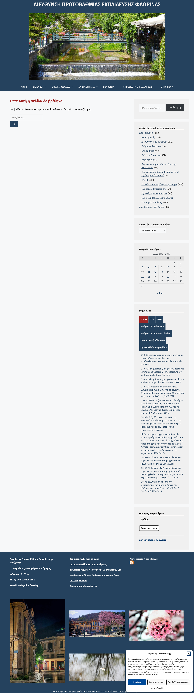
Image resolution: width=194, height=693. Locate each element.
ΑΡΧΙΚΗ (24, 87)
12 (155, 272)
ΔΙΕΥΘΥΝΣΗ (38, 87)
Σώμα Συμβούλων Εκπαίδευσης (157, 198)
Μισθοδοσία (147, 159)
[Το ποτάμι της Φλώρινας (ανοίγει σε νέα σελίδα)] (97, 623)
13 (161, 272)
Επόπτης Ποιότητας (151, 155)
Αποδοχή (137, 682)
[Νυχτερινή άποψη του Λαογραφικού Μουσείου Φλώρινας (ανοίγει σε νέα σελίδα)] (37, 641)
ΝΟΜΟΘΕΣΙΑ (108, 87)
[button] (188, 653)
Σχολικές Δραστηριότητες (154, 193)
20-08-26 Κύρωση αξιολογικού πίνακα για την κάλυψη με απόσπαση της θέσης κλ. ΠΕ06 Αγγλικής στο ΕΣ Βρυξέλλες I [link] (161, 460)
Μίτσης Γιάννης (151, 559)
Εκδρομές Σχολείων (151, 146)
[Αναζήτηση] (14, 124)
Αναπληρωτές (148, 137)
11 (149, 272)
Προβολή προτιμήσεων (178, 682)
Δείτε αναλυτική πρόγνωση (153, 540)
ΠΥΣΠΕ (144, 180)
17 (142, 276)
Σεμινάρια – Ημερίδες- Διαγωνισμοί (159, 184)
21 (168, 276)
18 (149, 276)
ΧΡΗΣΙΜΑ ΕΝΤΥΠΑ (87, 87)
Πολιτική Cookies (157, 688)
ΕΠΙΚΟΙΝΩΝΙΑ (167, 87)
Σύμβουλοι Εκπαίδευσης (153, 189)
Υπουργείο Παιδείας (151, 202)
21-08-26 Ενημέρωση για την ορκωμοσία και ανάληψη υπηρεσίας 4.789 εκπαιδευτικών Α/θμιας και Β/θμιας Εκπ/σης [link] (162, 372)
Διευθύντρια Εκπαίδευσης (152, 207)
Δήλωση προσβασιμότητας (83, 586)
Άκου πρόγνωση (149, 528)
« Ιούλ (160, 293)
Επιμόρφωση (148, 150)
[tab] (143, 319)
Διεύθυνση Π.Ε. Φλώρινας (154, 141)
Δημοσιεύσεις (146, 132)
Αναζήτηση (175, 107)
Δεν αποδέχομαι (156, 682)
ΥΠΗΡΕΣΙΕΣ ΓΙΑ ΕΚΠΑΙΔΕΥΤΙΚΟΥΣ (137, 87)
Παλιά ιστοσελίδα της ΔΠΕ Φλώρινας (88, 564)
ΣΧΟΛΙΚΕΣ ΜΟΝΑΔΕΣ (61, 87)
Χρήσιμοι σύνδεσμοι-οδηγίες (84, 559)
